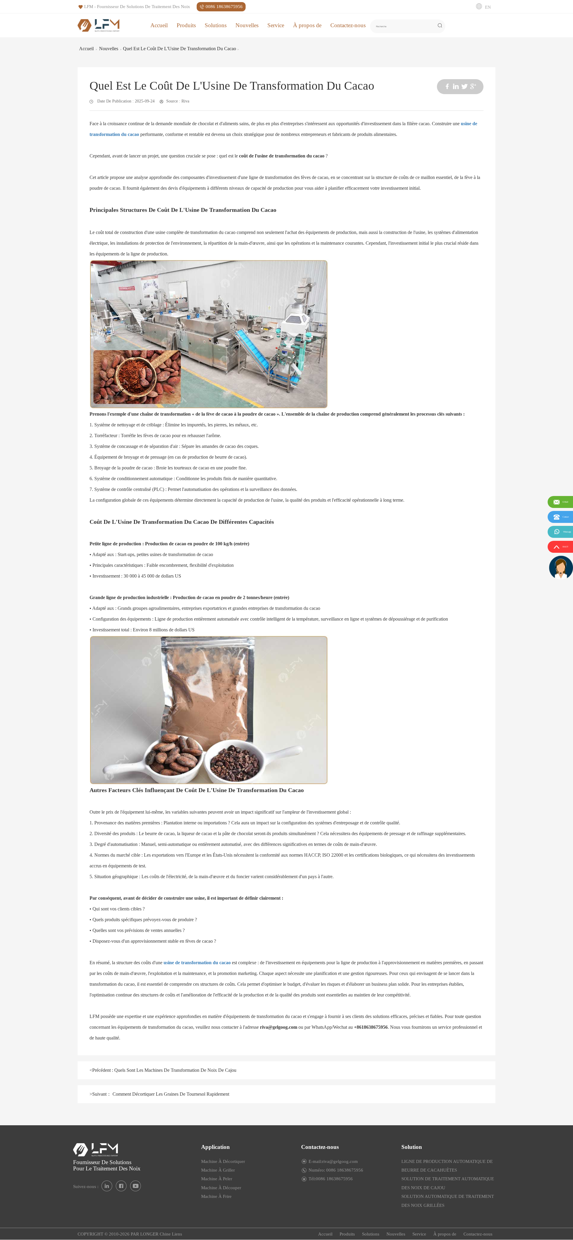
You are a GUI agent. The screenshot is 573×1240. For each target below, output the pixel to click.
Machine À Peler (216, 1178)
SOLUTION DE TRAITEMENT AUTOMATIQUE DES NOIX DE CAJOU (447, 1183)
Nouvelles (246, 25)
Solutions (216, 25)
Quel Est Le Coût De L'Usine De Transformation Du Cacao (179, 48)
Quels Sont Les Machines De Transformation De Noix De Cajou (174, 1070)
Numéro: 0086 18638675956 (336, 1170)
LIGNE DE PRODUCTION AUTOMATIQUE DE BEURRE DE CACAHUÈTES (447, 1165)
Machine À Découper (221, 1187)
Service (275, 25)
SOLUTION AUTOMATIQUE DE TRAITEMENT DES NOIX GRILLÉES (447, 1200)
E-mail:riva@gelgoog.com (333, 1161)
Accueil (159, 25)
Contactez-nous (348, 25)
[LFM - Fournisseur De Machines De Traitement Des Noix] (98, 25)
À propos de (307, 25)
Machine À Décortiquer (223, 1161)
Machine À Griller (218, 1170)
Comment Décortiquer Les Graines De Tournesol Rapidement (170, 1094)
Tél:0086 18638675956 (331, 1178)
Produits (186, 25)
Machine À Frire (216, 1196)
